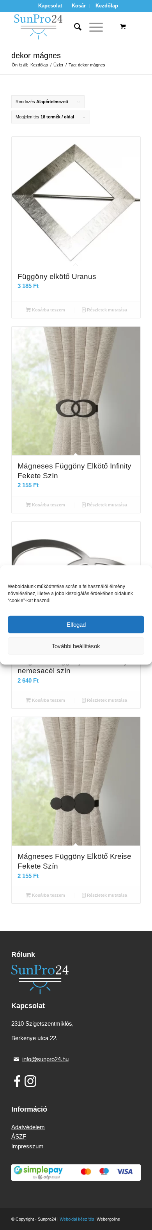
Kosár (79, 6)
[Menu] (92, 27)
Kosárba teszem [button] (48, 310)
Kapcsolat (50, 6)
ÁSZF (18, 1136)
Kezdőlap (106, 6)
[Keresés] (73, 27)
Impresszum (27, 1146)
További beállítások (76, 646)
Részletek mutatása (106, 310)
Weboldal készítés (77, 1219)
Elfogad (76, 624)
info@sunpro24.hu (45, 1059)
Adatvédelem (28, 1127)
